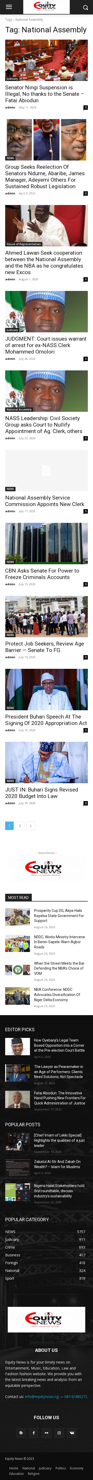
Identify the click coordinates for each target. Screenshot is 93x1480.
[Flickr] (46, 1433)
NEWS (10, 158)
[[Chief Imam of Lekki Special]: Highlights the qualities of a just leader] (17, 1141)
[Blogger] (21, 1433)
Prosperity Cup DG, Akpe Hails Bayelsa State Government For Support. (59, 915)
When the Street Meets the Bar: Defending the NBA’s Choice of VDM (59, 968)
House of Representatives (24, 244)
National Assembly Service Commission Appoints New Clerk (44, 501)
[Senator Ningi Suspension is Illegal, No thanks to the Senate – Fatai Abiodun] (46, 60)
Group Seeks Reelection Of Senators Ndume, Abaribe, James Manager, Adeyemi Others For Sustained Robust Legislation (45, 176)
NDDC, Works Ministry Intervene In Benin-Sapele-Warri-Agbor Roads (59, 942)
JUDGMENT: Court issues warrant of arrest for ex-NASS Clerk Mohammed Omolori (46, 345)
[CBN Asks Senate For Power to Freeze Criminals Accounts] (46, 543)
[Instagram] (59, 1433)
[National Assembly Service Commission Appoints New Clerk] (46, 470)
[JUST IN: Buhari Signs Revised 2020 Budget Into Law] (46, 762)
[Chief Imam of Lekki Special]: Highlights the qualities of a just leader (59, 1140)
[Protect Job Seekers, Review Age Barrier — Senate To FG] (46, 616)
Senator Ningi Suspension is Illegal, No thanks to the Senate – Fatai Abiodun (44, 94)
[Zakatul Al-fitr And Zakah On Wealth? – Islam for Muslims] (17, 1168)
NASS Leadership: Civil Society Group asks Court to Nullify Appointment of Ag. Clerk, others (43, 424)
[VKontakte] (72, 1433)
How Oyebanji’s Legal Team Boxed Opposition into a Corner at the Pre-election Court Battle (59, 1045)
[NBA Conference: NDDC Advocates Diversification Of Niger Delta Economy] (17, 996)
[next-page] (30, 826)
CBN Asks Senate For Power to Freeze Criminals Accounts (42, 574)
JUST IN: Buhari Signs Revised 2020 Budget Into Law (41, 793)
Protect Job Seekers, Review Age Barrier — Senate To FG (44, 647)
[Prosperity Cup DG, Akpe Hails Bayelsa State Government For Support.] (17, 917)
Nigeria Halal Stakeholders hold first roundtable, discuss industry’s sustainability (59, 1191)
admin (10, 107)
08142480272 (76, 1396)
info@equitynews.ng (42, 1396)
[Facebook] (34, 1433)
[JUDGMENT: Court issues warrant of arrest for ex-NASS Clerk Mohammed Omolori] (46, 311)
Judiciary (12, 78)
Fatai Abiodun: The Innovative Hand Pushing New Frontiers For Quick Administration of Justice (60, 1098)
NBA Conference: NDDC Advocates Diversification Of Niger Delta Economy (57, 994)
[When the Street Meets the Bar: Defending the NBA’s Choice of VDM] (17, 969)
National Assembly (19, 409)
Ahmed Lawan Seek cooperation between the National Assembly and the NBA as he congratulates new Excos (44, 262)
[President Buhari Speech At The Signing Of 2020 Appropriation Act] (46, 689)
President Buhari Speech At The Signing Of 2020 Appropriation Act (46, 720)
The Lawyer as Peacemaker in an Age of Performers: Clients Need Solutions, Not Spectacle (58, 1072)
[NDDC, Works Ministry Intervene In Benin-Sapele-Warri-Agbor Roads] (17, 943)
